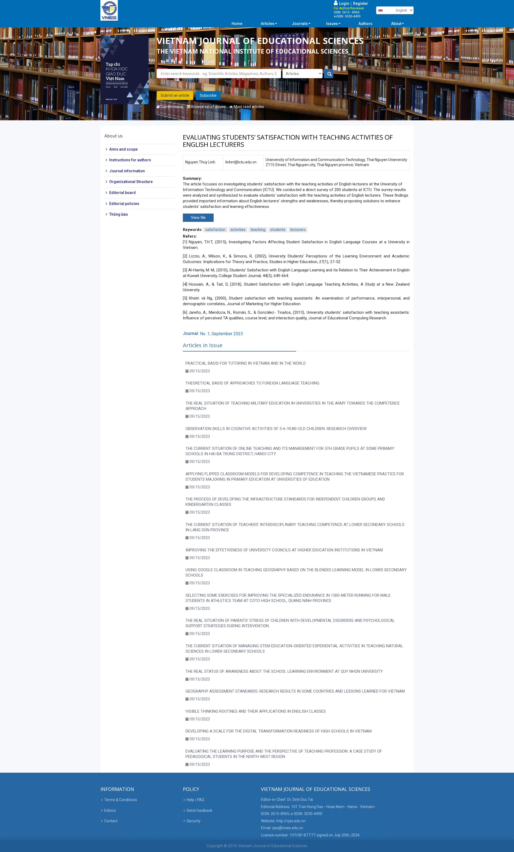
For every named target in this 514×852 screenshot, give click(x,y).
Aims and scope (123, 149)
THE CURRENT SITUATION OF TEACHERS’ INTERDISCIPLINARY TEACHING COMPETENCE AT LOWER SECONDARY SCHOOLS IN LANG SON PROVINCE (295, 527)
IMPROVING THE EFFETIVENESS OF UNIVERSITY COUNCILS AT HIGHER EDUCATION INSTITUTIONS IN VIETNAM (284, 550)
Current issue (171, 106)
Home (237, 23)
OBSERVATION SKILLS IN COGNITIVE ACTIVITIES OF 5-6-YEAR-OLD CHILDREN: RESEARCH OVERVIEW (276, 428)
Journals (300, 23)
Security (194, 821)
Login (343, 3)
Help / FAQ (195, 800)
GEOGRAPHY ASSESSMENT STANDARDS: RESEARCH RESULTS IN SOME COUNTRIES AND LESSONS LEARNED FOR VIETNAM (295, 691)
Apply (329, 74)
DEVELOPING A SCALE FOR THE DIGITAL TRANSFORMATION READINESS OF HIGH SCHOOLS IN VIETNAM (279, 731)
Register (360, 3)
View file (198, 217)
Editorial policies (124, 203)
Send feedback (199, 810)
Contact (111, 821)
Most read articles (248, 106)
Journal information (127, 171)
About (396, 23)
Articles (267, 23)
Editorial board (122, 192)
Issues (332, 23)
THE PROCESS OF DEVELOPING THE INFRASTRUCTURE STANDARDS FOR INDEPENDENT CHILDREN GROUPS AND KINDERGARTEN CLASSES (285, 502)
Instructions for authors (130, 160)
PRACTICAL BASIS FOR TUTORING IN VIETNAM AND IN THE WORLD (246, 363)
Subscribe (208, 95)
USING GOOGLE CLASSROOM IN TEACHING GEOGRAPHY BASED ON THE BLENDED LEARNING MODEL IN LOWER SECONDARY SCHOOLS (296, 572)
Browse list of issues (208, 106)
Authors (365, 23)
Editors (110, 810)
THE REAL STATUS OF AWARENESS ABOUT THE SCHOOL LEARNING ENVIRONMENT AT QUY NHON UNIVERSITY (284, 671)
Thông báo (118, 214)
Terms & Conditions (120, 800)
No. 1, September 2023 (221, 333)
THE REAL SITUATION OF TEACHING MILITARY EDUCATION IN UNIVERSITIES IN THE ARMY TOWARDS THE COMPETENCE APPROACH (293, 406)
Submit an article (175, 95)
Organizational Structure (131, 182)
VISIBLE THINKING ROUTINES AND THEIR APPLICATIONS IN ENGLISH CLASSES (256, 711)
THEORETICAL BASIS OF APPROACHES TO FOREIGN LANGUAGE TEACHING (252, 383)
